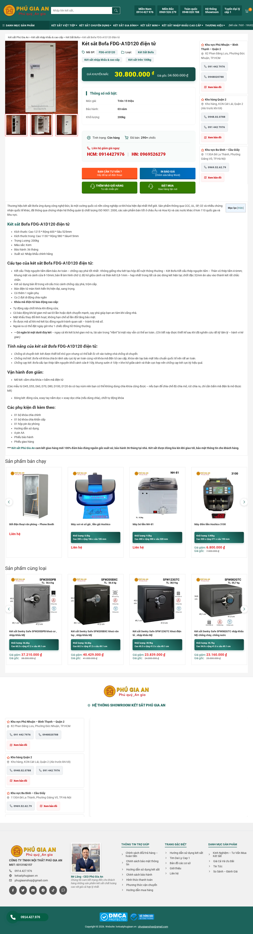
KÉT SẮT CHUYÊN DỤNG (94, 25)
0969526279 (153, 154)
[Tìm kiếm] (116, 10)
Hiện (240, 208)
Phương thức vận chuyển (141, 885)
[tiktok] (53, 890)
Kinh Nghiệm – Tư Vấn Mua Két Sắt (229, 854)
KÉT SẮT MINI (149, 25)
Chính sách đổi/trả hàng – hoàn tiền (142, 854)
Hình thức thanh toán (139, 879)
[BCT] (113, 917)
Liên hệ (174, 873)
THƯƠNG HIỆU (214, 25)
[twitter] (23, 890)
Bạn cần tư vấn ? (109, 173)
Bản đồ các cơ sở (180, 863)
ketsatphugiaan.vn (26, 875)
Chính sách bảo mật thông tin (142, 863)
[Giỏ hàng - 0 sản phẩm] (246, 11)
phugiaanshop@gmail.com (31, 880)
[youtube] (33, 890)
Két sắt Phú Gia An (18, 37)
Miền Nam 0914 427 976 (144, 10)
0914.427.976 (30, 917)
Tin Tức (217, 866)
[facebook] (13, 890)
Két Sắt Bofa (73, 37)
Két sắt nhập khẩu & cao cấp (47, 37)
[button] (244, 502)
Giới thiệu (175, 868)
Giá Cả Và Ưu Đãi (223, 861)
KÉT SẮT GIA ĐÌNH (125, 25)
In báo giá (167, 173)
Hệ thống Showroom (212, 10)
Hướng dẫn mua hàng (139, 890)
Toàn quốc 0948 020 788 (190, 10)
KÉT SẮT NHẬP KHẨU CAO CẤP (181, 25)
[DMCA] (142, 917)
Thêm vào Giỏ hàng (110, 187)
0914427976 (112, 154)
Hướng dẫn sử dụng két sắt (143, 869)
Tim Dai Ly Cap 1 (180, 858)
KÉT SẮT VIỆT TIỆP (63, 25)
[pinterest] (43, 890)
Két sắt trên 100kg (139, 59)
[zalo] (63, 890)
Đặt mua (167, 187)
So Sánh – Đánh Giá (225, 871)
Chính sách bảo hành (139, 874)
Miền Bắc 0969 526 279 (167, 10)
